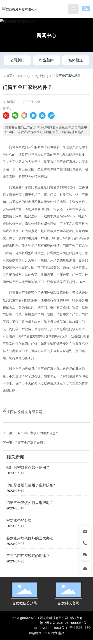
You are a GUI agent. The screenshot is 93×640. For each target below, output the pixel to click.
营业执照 (76, 627)
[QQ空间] (42, 115)
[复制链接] (51, 115)
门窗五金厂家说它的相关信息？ (36, 433)
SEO (87, 627)
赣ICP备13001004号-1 (50, 628)
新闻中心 (46, 35)
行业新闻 (46, 60)
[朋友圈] (24, 115)
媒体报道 (75, 60)
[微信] (15, 115)
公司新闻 (17, 60)
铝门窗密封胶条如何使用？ (28, 467)
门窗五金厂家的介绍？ (30, 442)
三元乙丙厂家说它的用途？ (28, 556)
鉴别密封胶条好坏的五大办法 (29, 538)
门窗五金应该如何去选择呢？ (29, 503)
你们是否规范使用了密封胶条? (30, 485)
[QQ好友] (33, 115)
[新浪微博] (6, 115)
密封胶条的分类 (19, 520)
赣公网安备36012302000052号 (63, 623)
